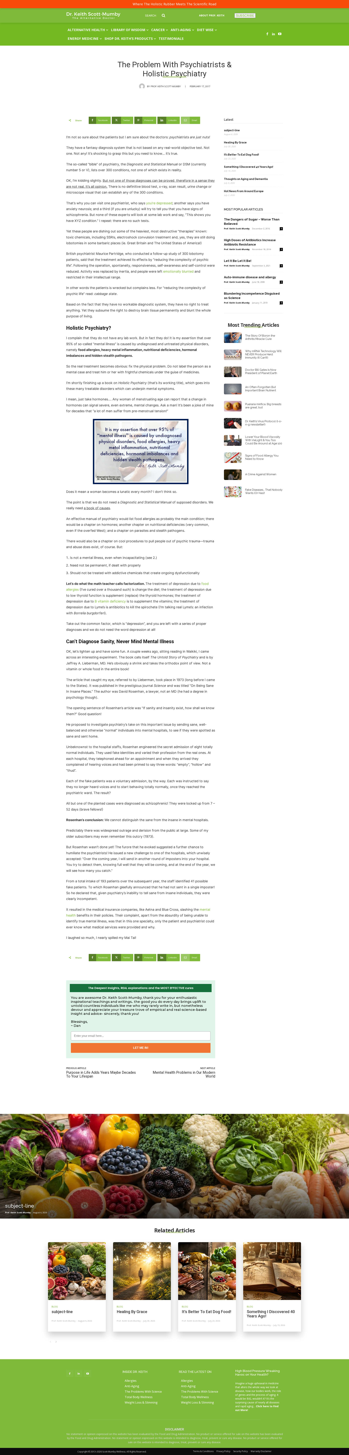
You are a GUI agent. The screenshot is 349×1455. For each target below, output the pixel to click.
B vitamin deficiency (110, 601)
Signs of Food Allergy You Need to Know (261, 457)
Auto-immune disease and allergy (250, 277)
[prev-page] (50, 1342)
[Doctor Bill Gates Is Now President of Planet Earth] (233, 372)
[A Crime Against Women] (233, 474)
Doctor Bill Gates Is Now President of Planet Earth (261, 371)
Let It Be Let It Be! (237, 261)
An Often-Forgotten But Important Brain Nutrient (260, 388)
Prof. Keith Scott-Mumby (166, 86)
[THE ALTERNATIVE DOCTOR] (93, 15)
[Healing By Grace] (142, 1271)
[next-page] (56, 1342)
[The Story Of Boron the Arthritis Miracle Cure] (233, 337)
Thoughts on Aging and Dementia (246, 179)
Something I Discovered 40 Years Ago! (248, 166)
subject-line (232, 130)
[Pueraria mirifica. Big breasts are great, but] (233, 406)
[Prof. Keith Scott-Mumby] (143, 86)
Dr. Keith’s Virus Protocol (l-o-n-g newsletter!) (263, 423)
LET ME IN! (140, 1047)
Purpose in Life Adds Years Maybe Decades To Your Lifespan (101, 1074)
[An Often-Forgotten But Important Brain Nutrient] (233, 389)
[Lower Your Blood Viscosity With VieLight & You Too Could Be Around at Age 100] (233, 440)
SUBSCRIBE (245, 15)
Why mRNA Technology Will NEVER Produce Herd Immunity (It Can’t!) (263, 354)
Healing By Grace (235, 142)
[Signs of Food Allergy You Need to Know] (233, 457)
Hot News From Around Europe (244, 191)
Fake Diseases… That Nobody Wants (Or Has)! (263, 491)
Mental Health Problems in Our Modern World (184, 1074)
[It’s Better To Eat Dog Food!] (207, 1271)
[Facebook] (267, 34)
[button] (158, 15)
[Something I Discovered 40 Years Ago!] (272, 1271)
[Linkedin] (273, 34)
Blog (55, 1306)
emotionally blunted (178, 271)
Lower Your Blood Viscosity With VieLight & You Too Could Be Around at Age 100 (263, 440)
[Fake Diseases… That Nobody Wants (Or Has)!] (233, 492)
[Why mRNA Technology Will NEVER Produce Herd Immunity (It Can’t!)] (233, 354)
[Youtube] (280, 34)
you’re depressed (159, 203)
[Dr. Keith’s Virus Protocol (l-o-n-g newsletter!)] (233, 423)
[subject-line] (174, 1166)
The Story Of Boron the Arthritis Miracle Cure (260, 337)
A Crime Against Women (260, 474)
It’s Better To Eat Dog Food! (241, 154)
